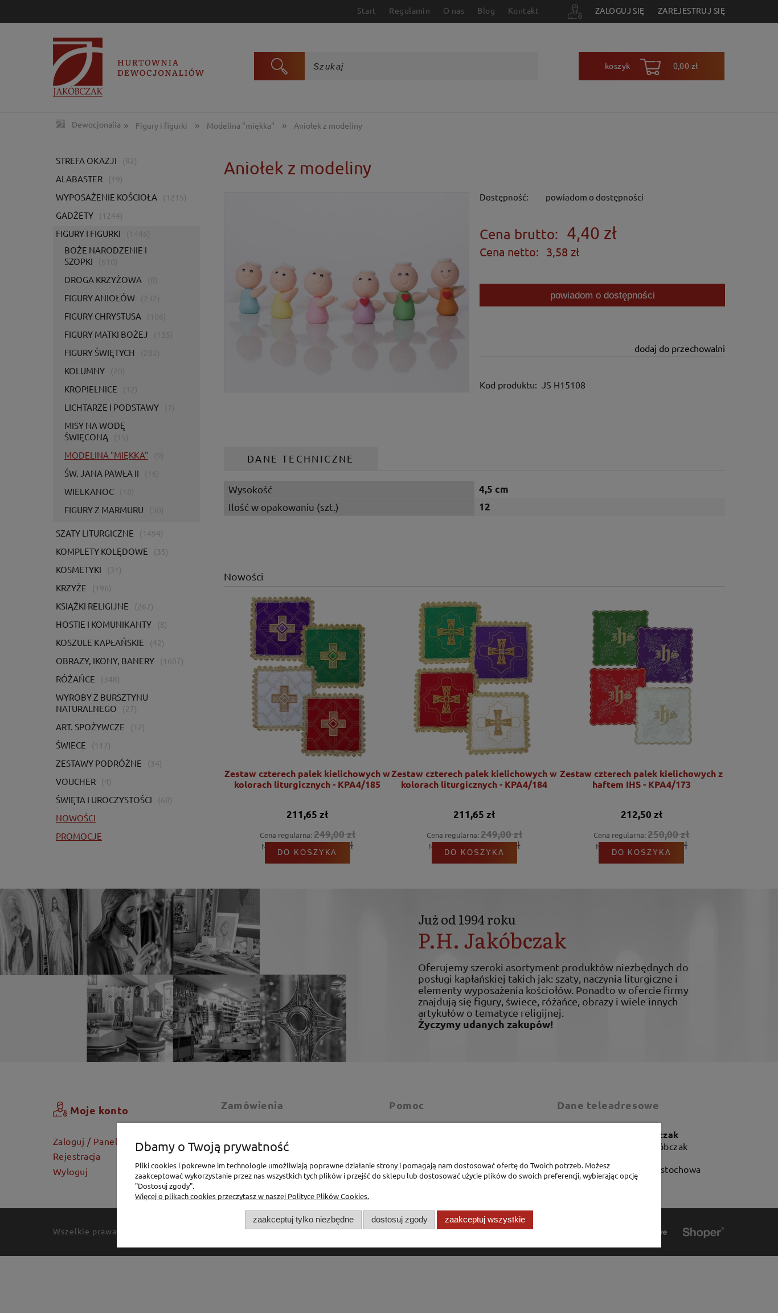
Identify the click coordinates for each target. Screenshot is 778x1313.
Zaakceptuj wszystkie (485, 1219)
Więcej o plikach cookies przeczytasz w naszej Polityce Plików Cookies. (252, 1196)
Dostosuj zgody (399, 1219)
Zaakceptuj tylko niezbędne (303, 1219)
